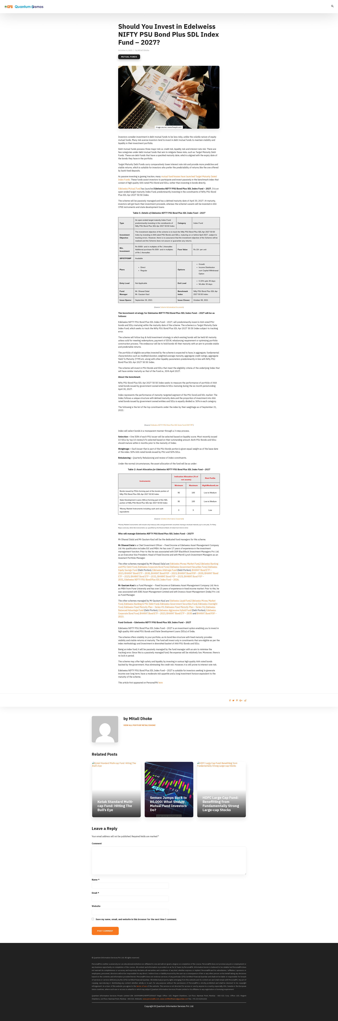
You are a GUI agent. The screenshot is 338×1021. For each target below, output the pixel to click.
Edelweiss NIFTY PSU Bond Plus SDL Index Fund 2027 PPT (172, 425)
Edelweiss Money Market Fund (184, 563)
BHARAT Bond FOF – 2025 (170, 576)
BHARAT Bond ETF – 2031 (143, 576)
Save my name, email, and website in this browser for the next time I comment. (136, 919)
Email (95, 893)
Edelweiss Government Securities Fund (188, 567)
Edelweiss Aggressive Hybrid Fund (174, 610)
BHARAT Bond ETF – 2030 (137, 573)
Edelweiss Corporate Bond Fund (153, 567)
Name (95, 879)
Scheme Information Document (171, 307)
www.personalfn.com (151, 999)
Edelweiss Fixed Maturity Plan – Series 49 (144, 607)
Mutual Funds (129, 57)
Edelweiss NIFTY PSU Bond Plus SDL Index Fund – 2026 (151, 579)
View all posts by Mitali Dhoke (139, 725)
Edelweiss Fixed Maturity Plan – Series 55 (185, 607)
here (160, 682)
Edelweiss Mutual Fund (129, 188)
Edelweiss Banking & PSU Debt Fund (141, 604)
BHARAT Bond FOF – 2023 (164, 573)
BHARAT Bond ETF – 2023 (152, 613)
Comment (97, 843)
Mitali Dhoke (143, 50)
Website (96, 906)
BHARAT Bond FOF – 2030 (190, 573)
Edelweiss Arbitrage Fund (164, 570)
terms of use (142, 986)
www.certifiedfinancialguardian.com (174, 999)
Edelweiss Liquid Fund (180, 600)
